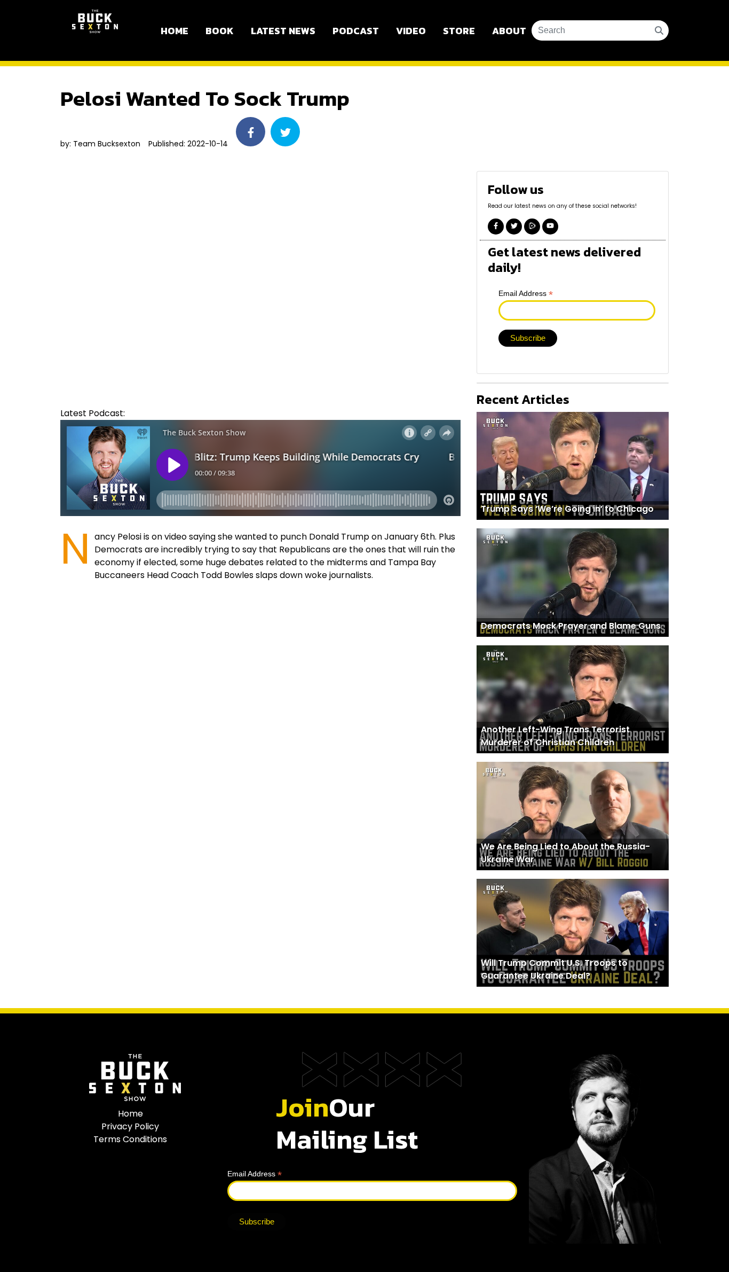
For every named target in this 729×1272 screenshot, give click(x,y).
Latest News (283, 31)
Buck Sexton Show (95, 30)
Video (411, 31)
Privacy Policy (130, 1126)
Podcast (355, 31)
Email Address (525, 293)
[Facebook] (496, 226)
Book (219, 31)
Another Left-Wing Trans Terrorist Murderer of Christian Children (555, 735)
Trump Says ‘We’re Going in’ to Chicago (567, 509)
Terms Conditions (130, 1139)
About (509, 31)
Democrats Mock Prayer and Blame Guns (571, 626)
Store (459, 31)
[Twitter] (514, 226)
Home (174, 31)
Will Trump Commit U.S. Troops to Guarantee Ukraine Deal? (554, 969)
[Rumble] (532, 226)
